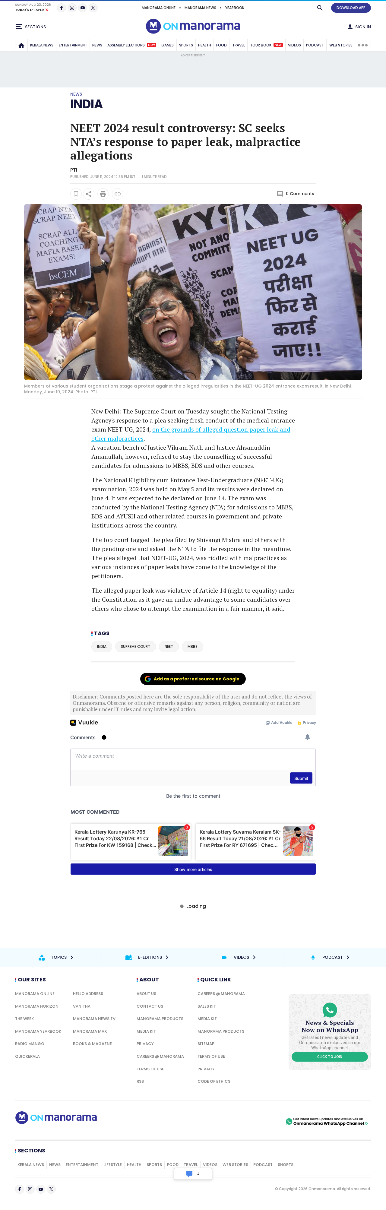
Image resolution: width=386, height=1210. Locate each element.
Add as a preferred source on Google (196, 679)
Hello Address (88, 993)
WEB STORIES (341, 45)
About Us (146, 993)
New (151, 45)
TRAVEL (238, 45)
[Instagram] (72, 7)
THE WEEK (24, 1019)
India (86, 104)
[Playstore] (221, 1121)
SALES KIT (207, 1006)
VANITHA (81, 1006)
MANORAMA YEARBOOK (38, 1031)
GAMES (167, 45)
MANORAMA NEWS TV (94, 1019)
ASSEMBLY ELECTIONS (131, 45)
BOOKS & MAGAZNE (92, 1044)
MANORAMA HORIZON (37, 1006)
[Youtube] (82, 7)
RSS (140, 1081)
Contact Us (150, 1006)
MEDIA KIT (146, 1031)
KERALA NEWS (41, 45)
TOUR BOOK (266, 45)
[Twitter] (93, 7)
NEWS (97, 45)
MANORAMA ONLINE (159, 7)
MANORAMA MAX (90, 1031)
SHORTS (285, 1164)
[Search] (320, 8)
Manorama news (200, 7)
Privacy (145, 1044)
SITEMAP (206, 1044)
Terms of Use (150, 1069)
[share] (88, 194)
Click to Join (329, 1057)
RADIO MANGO (29, 1044)
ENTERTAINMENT (73, 45)
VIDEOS (294, 45)
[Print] (103, 194)
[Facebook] (61, 7)
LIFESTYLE (112, 1164)
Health (134, 1164)
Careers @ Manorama (160, 1056)
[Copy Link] (117, 194)
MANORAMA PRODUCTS (160, 1019)
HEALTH (204, 45)
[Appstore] (263, 1121)
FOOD (221, 45)
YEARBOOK (234, 7)
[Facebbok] (19, 1189)
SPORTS (186, 45)
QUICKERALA (27, 1056)
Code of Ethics (214, 1081)
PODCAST (315, 45)
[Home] (21, 45)
